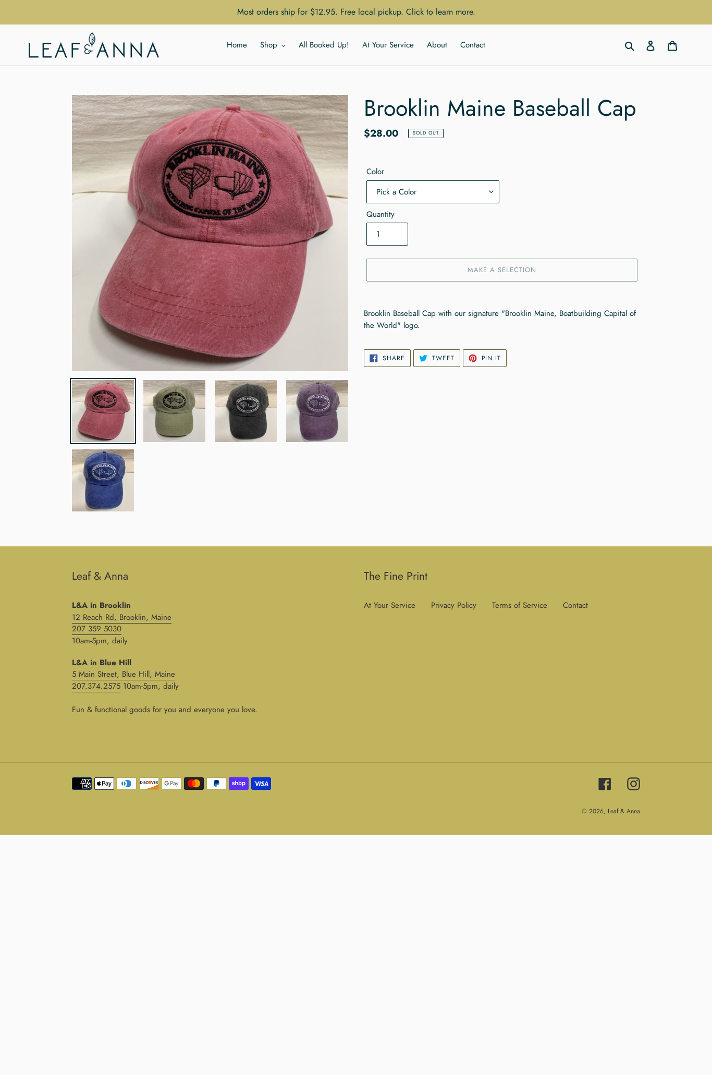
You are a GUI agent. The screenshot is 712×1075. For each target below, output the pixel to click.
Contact (575, 605)
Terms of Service (519, 605)
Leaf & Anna (624, 811)
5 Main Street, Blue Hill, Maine (123, 674)
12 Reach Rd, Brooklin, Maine (121, 617)
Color (375, 171)
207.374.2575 (96, 686)
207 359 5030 (96, 628)
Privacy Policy (453, 605)
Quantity (380, 214)
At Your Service (389, 605)
